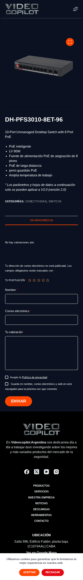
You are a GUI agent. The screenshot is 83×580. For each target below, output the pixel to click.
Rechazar (53, 572)
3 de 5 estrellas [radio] (38, 280)
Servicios (41, 491)
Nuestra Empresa (41, 497)
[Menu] (75, 9)
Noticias (41, 503)
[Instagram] (56, 471)
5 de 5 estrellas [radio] (47, 280)
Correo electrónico (18, 311)
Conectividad (36, 201)
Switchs (55, 201)
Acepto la (28, 377)
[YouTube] (46, 471)
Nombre (11, 289)
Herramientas (41, 515)
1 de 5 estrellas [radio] (29, 280)
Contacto (41, 520)
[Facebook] (26, 471)
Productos (41, 485)
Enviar (18, 401)
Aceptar (29, 572)
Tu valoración (15, 332)
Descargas (41, 509)
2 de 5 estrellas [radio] (34, 280)
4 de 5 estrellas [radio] (43, 280)
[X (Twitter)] (36, 471)
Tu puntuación (16, 280)
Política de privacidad (34, 377)
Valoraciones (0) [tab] (41, 220)
